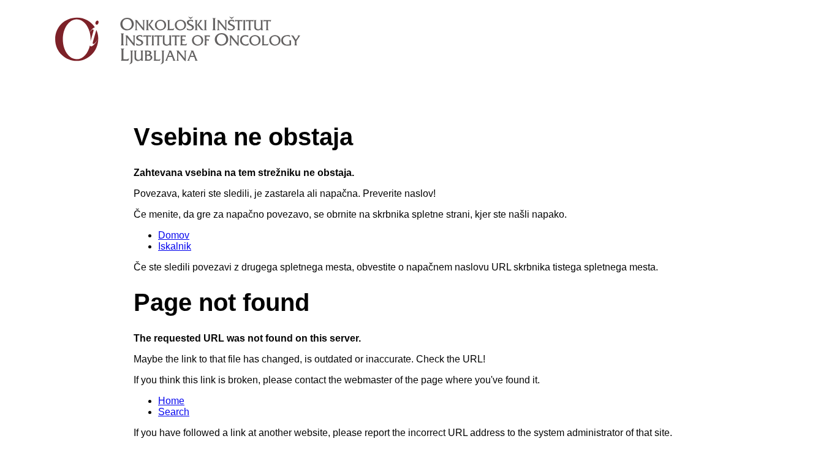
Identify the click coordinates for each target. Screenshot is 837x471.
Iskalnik (174, 246)
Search (173, 412)
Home (171, 401)
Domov (173, 235)
